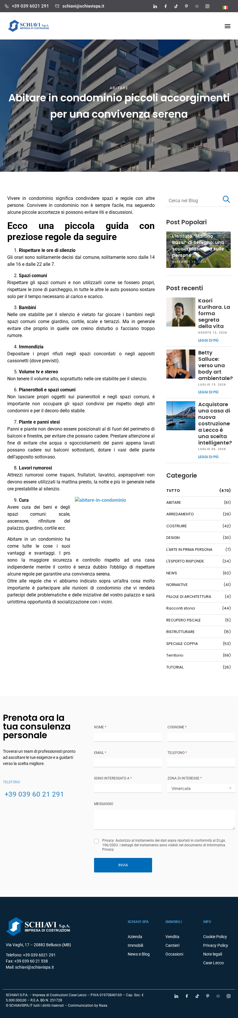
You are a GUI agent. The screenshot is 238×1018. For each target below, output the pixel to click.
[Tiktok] (176, 6)
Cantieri (172, 945)
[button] (227, 26)
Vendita (172, 936)
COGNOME (177, 727)
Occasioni (174, 954)
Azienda (135, 936)
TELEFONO (177, 753)
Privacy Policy (215, 945)
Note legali (212, 954)
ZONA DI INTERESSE (184, 778)
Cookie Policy (215, 936)
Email (100, 753)
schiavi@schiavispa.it (83, 6)
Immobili (135, 945)
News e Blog (139, 954)
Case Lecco (213, 962)
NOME (100, 727)
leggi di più (208, 340)
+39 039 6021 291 (30, 6)
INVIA (123, 865)
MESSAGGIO (103, 804)
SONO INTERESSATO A (113, 778)
